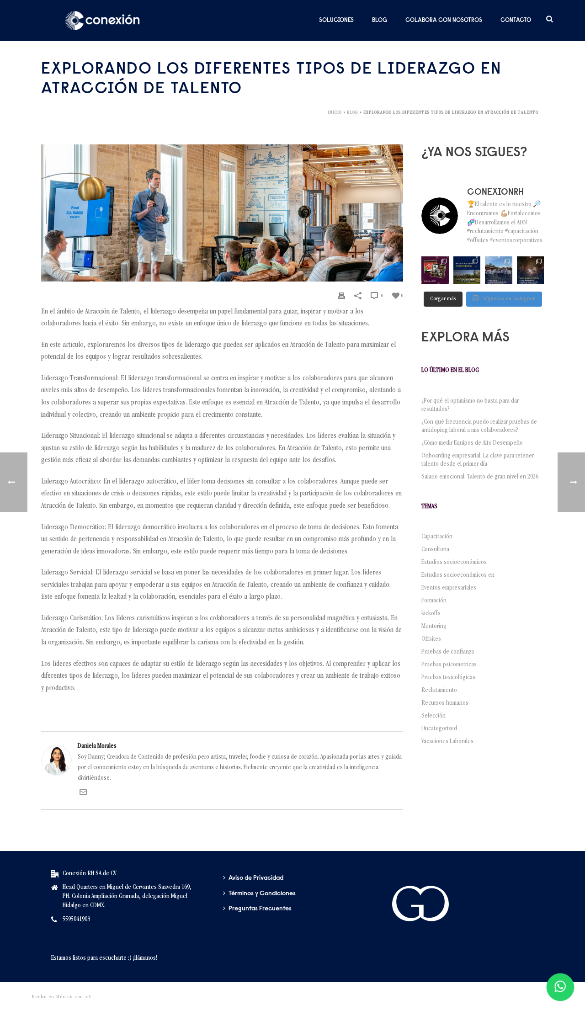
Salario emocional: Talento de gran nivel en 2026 (481, 477)
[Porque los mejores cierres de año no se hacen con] (530, 269)
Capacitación (436, 537)
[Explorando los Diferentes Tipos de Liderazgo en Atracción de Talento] (222, 213)
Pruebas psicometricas (449, 665)
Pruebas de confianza (447, 652)
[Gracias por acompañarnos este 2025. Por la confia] (434, 269)
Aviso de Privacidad (256, 878)
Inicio (335, 113)
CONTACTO (515, 20)
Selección (433, 716)
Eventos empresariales (448, 588)
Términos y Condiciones (262, 894)
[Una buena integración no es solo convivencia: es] (498, 269)
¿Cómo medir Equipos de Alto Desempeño (472, 443)
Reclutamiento (439, 690)
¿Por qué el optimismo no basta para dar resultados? (470, 405)
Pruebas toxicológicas (448, 678)
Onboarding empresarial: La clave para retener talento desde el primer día (477, 460)
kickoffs (431, 614)
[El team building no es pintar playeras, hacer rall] (466, 269)
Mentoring (434, 626)
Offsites (431, 639)
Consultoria (435, 550)
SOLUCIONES (336, 20)
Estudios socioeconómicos (454, 562)
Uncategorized (439, 729)
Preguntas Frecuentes (260, 909)
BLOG (379, 20)
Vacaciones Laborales (447, 742)
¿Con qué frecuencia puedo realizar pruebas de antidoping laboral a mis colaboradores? (479, 426)
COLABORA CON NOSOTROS (443, 20)
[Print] (341, 296)
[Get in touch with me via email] (83, 794)
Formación (434, 601)
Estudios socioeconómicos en (458, 575)
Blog (352, 113)
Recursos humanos (444, 703)
